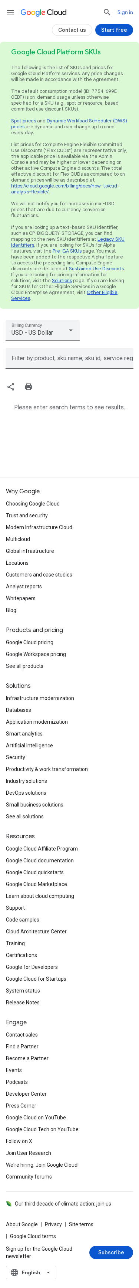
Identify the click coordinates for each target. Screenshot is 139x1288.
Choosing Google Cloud (33, 504)
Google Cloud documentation (40, 860)
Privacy (53, 1224)
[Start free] (114, 30)
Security (15, 757)
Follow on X (19, 1141)
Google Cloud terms (33, 1236)
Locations (17, 563)
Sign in (125, 12)
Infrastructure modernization (40, 698)
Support (15, 908)
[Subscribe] (111, 1252)
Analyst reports (24, 586)
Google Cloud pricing (29, 642)
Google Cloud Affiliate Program (42, 849)
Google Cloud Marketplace (36, 884)
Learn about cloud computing (40, 896)
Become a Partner (27, 1058)
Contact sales (22, 1035)
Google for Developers (32, 967)
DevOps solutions (26, 793)
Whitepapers (21, 598)
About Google (22, 1224)
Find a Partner (22, 1046)
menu (10, 12)
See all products (24, 666)
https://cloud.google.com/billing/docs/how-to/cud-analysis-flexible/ (65, 189)
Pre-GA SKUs (67, 251)
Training (15, 943)
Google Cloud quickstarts (35, 872)
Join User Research (28, 1153)
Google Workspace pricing (36, 654)
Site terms (81, 1224)
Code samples (22, 920)
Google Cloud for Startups (36, 979)
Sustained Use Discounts (96, 269)
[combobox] (43, 330)
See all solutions (25, 816)
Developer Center (26, 1094)
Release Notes (23, 1002)
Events (14, 1070)
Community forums (29, 1177)
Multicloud (18, 539)
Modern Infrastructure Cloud (39, 527)
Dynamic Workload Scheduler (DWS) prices (69, 124)
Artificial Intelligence (29, 745)
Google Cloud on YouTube (36, 1117)
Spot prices (23, 121)
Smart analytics (24, 734)
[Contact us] (72, 30)
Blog (11, 610)
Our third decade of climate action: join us (63, 1204)
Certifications (21, 955)
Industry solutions (26, 781)
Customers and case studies (39, 575)
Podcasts (17, 1082)
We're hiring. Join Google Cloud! (42, 1165)
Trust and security (27, 515)
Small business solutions (34, 805)
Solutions (62, 280)
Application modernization (37, 722)
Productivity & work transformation (47, 769)
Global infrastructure (30, 551)
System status (23, 991)
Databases (18, 710)
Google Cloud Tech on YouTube (42, 1129)
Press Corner (21, 1106)
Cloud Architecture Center (36, 931)
